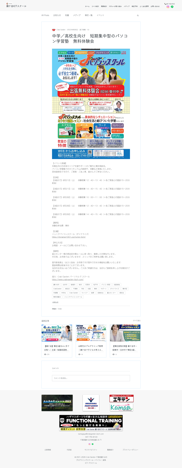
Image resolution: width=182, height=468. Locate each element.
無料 (95, 288)
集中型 (125, 288)
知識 (67, 15)
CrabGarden (57, 288)
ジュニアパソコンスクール (73, 297)
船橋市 (73, 284)
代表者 (69, 450)
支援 (89, 288)
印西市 (87, 284)
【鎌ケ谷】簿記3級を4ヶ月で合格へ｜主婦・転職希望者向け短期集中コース (56, 348)
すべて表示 (137, 320)
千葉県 (75, 288)
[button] (135, 6)
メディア (77, 15)
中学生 (63, 293)
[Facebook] (167, 6)
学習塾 (55, 293)
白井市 (65, 284)
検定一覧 (88, 15)
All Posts (45, 15)
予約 (82, 288)
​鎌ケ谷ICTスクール (16, 6)
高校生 (122, 293)
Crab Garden (73, 293)
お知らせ (57, 15)
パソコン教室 (105, 284)
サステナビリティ (91, 450)
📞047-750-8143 (169, 4)
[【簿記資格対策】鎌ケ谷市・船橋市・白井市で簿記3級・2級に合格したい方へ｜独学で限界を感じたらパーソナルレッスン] (125, 333)
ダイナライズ (114, 288)
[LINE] (93, 444)
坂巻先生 (101, 293)
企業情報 (48, 450)
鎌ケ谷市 (56, 284)
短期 (92, 293)
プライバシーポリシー (130, 450)
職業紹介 (110, 450)
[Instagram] (89, 444)
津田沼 (67, 288)
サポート (104, 288)
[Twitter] (172, 6)
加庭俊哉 (117, 284)
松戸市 (95, 284)
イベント (100, 15)
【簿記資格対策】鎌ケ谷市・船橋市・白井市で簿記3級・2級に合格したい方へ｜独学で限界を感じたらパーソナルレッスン (125, 348)
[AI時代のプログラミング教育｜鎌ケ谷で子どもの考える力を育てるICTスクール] (91, 333)
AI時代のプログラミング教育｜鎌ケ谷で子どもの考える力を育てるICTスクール (90, 348)
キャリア (85, 293)
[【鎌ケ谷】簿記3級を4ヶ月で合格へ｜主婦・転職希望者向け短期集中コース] (57, 333)
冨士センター (111, 293)
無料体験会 (57, 297)
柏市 (80, 284)
